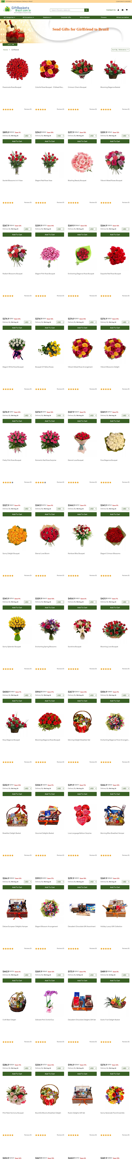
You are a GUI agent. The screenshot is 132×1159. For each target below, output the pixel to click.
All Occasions (27, 17)
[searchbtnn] (86, 10)
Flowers (104, 17)
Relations (46, 17)
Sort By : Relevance (119, 50)
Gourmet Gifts (66, 17)
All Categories (9, 17)
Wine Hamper (85, 17)
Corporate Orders (123, 1)
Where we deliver (122, 17)
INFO (10, 44)
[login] (119, 10)
